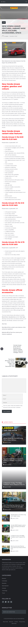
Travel (3, 593)
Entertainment (5, 585)
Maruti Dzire (5, 317)
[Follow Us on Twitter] (6, 602)
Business (4, 578)
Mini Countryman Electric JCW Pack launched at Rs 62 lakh (18, 548)
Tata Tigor (22, 317)
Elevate (4, 75)
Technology (4, 590)
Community (4, 580)
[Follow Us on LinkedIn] (11, 602)
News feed (5, 621)
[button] (26, 2)
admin (7, 36)
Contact (16, 621)
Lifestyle (4, 588)
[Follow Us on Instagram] (8, 602)
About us (11, 621)
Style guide (14, 623)
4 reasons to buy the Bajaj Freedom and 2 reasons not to (18, 537)
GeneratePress (21, 618)
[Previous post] (2, 349)
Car (4, 22)
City (23, 73)
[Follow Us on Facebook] (3, 602)
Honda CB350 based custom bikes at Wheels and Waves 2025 (13, 460)
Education (4, 583)
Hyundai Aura (12, 317)
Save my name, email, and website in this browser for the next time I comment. (12, 406)
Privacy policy (22, 621)
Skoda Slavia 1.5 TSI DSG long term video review (18, 515)
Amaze (4, 67)
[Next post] (26, 363)
